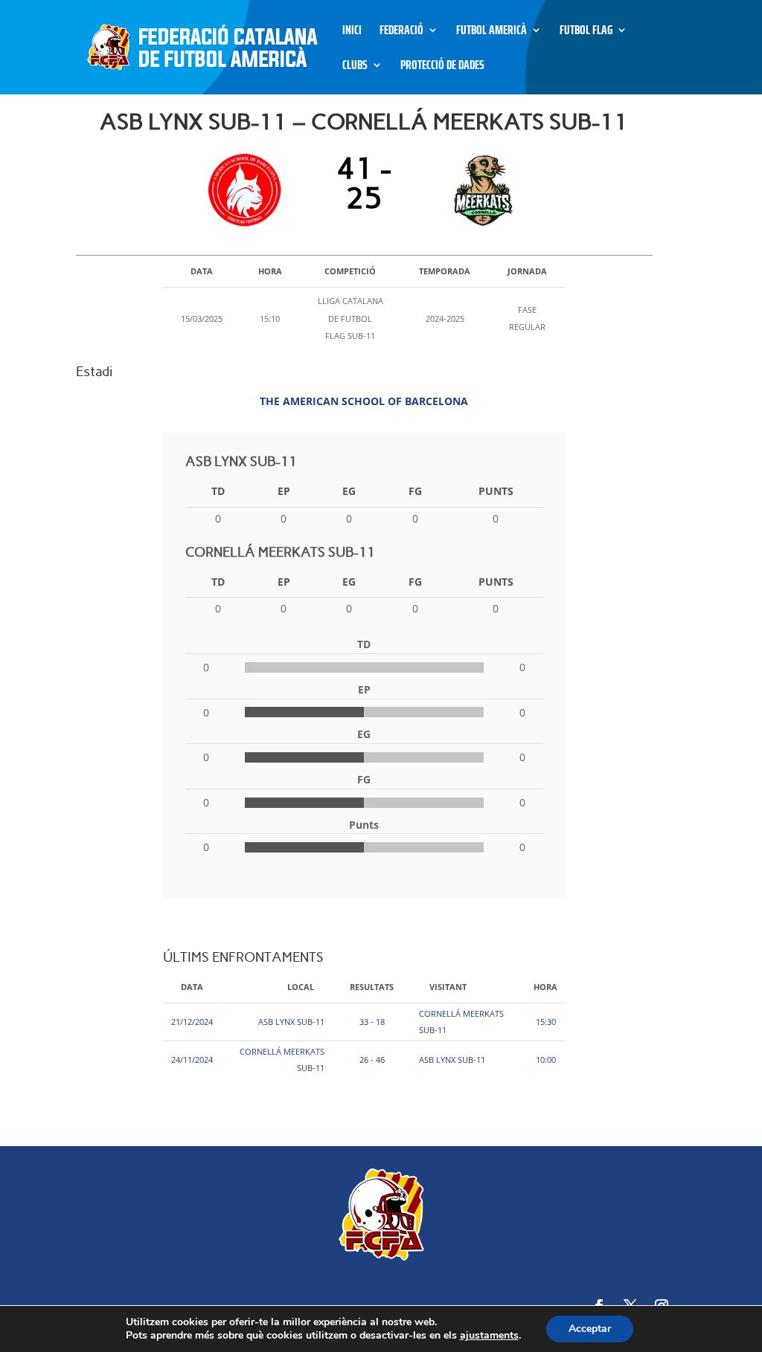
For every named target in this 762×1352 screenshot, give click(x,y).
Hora (545, 986)
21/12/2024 (192, 1021)
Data (192, 986)
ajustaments (489, 1335)
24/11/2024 (192, 1059)
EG (349, 491)
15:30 (546, 1021)
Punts (495, 491)
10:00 (546, 1059)
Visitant (448, 986)
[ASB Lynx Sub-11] (249, 190)
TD (218, 491)
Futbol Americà (491, 32)
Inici (352, 32)
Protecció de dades (442, 67)
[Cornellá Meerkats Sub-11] (479, 190)
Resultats (372, 986)
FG (415, 491)
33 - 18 (372, 1021)
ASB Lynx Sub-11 (291, 1021)
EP (284, 491)
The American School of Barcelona (364, 401)
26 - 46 (372, 1059)
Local (300, 986)
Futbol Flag (586, 32)
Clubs (355, 67)
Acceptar (590, 1329)
